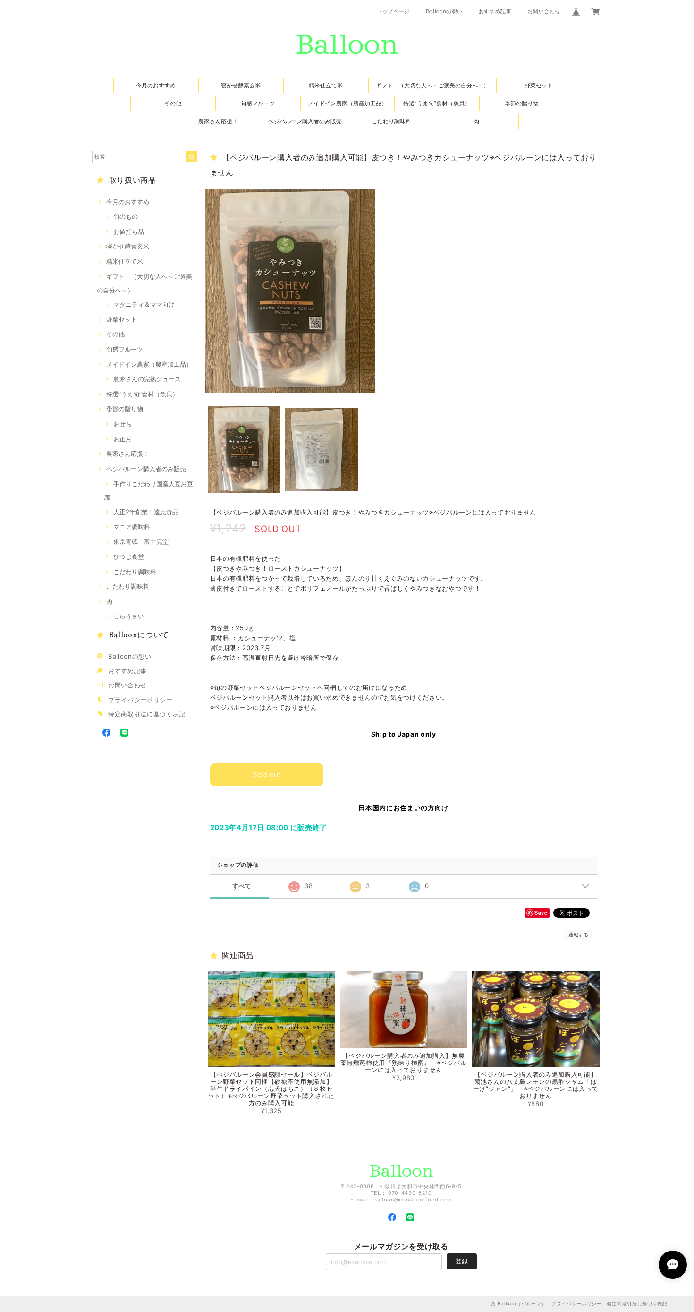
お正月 (122, 439)
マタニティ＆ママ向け (144, 304)
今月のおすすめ (156, 85)
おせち (122, 424)
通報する (578, 934)
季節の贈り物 (522, 103)
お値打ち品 (128, 231)
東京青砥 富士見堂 (141, 541)
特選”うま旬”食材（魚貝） (436, 103)
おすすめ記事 (495, 11)
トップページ (393, 11)
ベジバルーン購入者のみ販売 (305, 121)
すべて (242, 886)
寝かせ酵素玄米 (241, 85)
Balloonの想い (444, 11)
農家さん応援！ (218, 121)
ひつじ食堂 (128, 556)
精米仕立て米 (326, 85)
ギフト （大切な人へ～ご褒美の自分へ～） (432, 85)
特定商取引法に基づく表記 (147, 714)
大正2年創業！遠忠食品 (145, 511)
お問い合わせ (543, 11)
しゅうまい (128, 616)
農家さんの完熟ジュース (147, 379)
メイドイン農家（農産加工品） (347, 103)
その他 (172, 103)
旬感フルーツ (258, 103)
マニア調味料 (131, 527)
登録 (462, 1261)
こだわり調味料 (391, 121)
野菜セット (539, 85)
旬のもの (125, 216)
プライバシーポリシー (140, 699)
